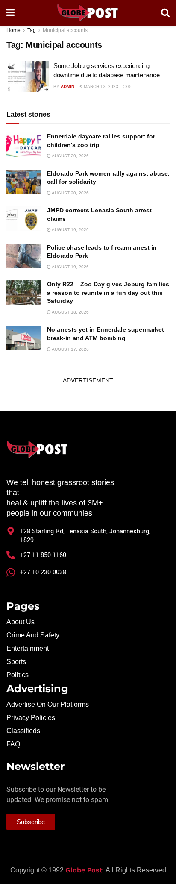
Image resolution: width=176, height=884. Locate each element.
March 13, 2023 (100, 86)
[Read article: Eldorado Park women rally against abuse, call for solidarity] (23, 182)
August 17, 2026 (70, 349)
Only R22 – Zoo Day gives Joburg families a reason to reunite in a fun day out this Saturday (108, 292)
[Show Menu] (10, 13)
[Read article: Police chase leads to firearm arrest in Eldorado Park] (23, 256)
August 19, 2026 (70, 229)
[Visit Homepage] (87, 12)
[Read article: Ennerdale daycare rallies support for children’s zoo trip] (23, 144)
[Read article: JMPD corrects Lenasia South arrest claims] (23, 218)
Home (13, 30)
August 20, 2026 (70, 155)
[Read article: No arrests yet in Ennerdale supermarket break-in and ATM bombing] (23, 338)
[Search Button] (165, 13)
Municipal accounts (65, 30)
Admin (67, 86)
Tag (31, 30)
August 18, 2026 (70, 312)
